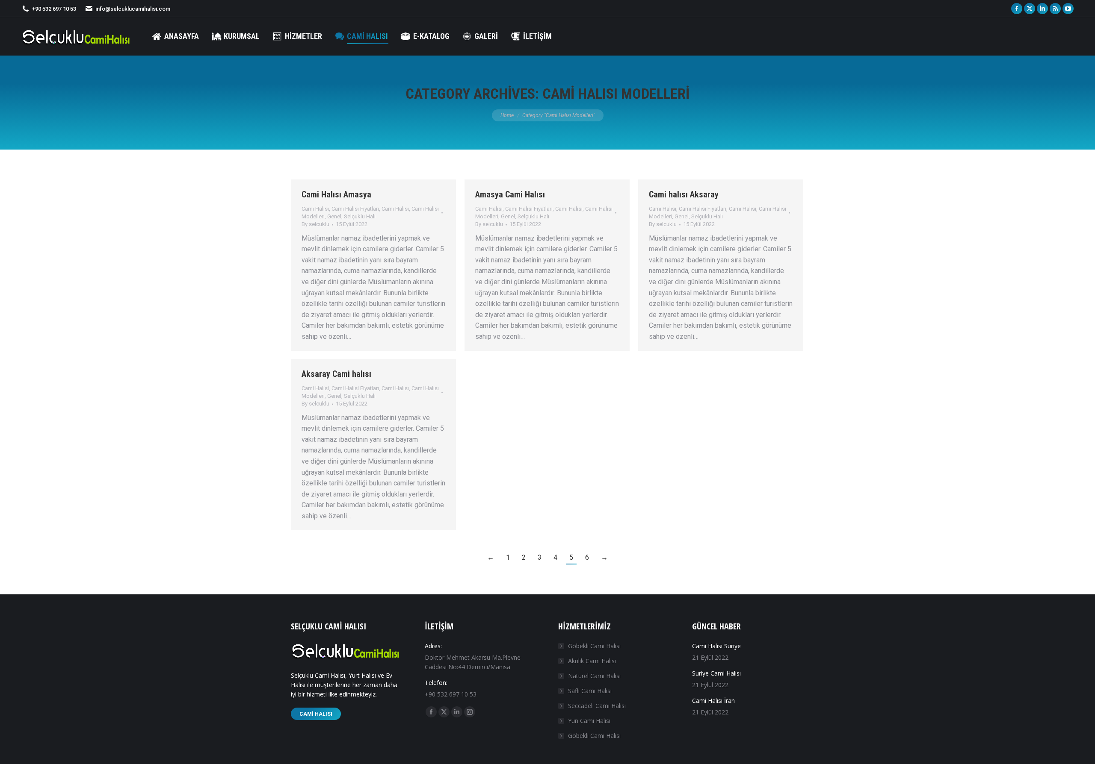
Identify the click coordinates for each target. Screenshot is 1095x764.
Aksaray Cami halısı (336, 374)
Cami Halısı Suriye (716, 646)
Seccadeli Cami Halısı (597, 706)
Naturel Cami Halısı (594, 676)
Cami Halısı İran (713, 700)
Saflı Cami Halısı (590, 691)
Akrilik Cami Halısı (592, 661)
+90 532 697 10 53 (54, 9)
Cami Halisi (315, 209)
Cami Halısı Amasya (336, 194)
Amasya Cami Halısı (510, 194)
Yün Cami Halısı (589, 721)
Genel (334, 216)
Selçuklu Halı (360, 216)
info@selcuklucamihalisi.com (132, 9)
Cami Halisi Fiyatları (355, 209)
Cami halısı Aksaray (684, 194)
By (315, 224)
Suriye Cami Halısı (716, 673)
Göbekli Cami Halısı (594, 646)
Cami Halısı (395, 209)
